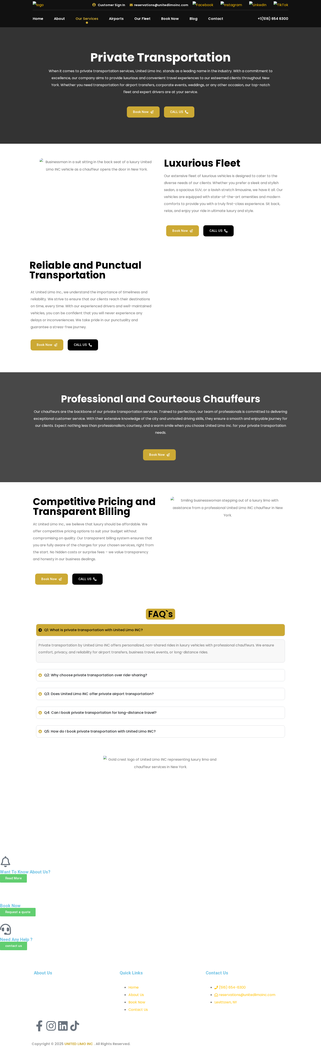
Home (38, 18)
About (59, 18)
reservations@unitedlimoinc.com (161, 5)
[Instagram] (51, 1025)
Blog (193, 18)
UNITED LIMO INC (79, 1043)
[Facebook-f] (39, 1025)
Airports (116, 18)
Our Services (87, 18)
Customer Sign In (111, 5)
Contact (215, 18)
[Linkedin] (62, 1025)
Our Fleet (142, 18)
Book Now (170, 18)
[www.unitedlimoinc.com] (38, 4)
